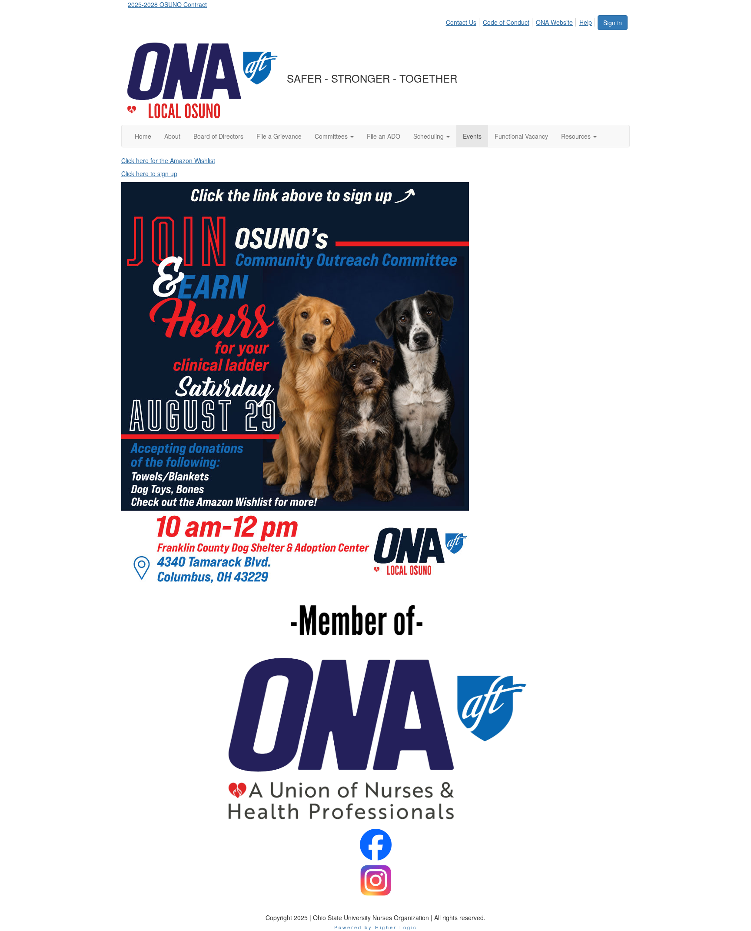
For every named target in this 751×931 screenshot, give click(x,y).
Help (585, 22)
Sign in (612, 22)
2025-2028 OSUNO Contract (167, 4)
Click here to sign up (149, 173)
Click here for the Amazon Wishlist (168, 160)
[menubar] (521, 21)
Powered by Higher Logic (375, 927)
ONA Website (554, 22)
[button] (334, 136)
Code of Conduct (506, 22)
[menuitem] (463, 21)
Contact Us (461, 22)
